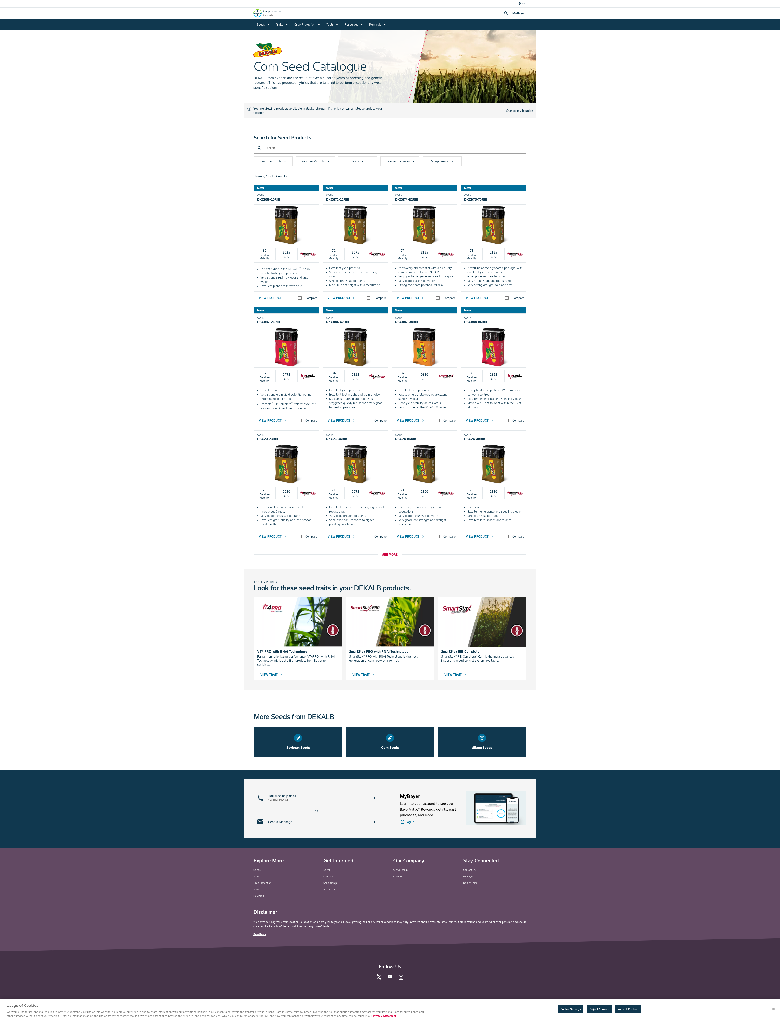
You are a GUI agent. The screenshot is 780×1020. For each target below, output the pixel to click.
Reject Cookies (599, 1009)
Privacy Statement (384, 1016)
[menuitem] (263, 24)
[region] (390, 1009)
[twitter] (379, 978)
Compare (312, 298)
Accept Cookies (628, 1009)
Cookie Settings (570, 1009)
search (506, 13)
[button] (317, 798)
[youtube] (390, 977)
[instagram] (401, 979)
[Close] (773, 1009)
